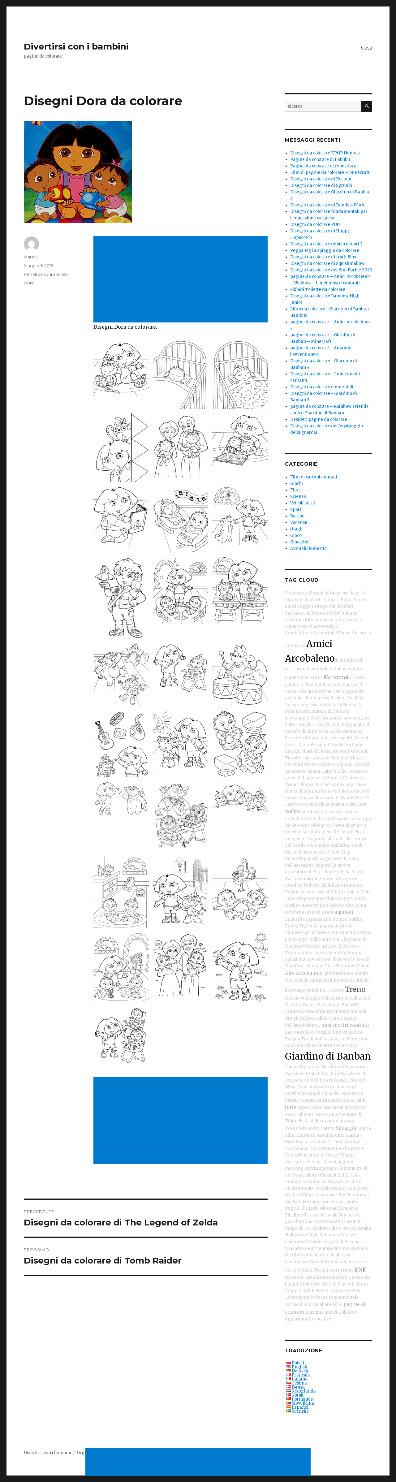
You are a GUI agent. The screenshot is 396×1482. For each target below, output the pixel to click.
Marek (30, 256)
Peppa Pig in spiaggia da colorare (324, 250)
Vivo (353, 1045)
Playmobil (314, 684)
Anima (349, 731)
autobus (310, 811)
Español (300, 1407)
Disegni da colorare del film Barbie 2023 (331, 270)
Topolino (294, 952)
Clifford (333, 704)
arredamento (331, 1135)
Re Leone (343, 832)
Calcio (335, 731)
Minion (312, 738)
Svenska (300, 1411)
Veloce (319, 1141)
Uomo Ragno (318, 764)
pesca (291, 1080)
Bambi (361, 973)
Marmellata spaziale (306, 852)
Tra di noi (311, 1039)
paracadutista (299, 1032)
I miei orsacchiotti (338, 1201)
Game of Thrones (344, 777)
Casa (366, 48)
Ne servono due (314, 758)
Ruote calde (354, 1100)
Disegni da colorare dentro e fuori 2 (326, 244)
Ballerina (341, 845)
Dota (308, 1011)
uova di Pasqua (343, 1241)
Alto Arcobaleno (303, 973)
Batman (323, 959)
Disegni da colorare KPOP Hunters (325, 153)
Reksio (292, 704)
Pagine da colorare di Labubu (320, 159)
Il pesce (326, 912)
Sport (295, 509)
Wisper (344, 633)
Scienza (298, 496)
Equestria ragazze (303, 919)
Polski (298, 1363)
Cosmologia (297, 858)
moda (291, 1181)
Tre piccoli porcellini (306, 1018)
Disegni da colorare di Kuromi (320, 179)
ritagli (296, 529)
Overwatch (311, 1255)
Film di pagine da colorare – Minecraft (330, 172)
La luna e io (334, 1039)
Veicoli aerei (302, 503)
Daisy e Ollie (333, 771)
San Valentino (345, 932)
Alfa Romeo (335, 919)
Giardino (318, 1228)
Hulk (343, 1312)
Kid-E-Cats (348, 1175)
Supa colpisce (326, 898)
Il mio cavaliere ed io (320, 1304)
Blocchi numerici (320, 1195)
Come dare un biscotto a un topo (337, 818)
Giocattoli (300, 542)
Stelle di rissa (336, 1255)
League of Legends (305, 838)
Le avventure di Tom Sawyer (335, 1248)
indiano (350, 613)
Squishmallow (299, 959)
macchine (307, 1045)
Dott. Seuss (331, 1261)
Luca (323, 731)
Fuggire (305, 606)
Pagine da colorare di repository (323, 166)
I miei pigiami (339, 1161)
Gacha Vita (296, 905)
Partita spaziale (320, 1168)
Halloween (296, 1235)
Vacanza (308, 1100)
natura (355, 1032)
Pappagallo (353, 724)
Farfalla (363, 1228)
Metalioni (310, 1066)
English (299, 1367)
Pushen (338, 698)
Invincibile (318, 804)
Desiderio (333, 1221)
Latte (290, 804)
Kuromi (334, 684)
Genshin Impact (330, 1032)
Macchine (295, 1073)
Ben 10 (362, 798)
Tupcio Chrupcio (302, 1208)
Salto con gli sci (301, 724)
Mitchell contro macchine (340, 784)
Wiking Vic (321, 825)
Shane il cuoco (313, 1114)
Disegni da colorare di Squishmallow (327, 263)
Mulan (344, 744)
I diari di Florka (316, 751)
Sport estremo (338, 973)
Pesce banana (309, 966)
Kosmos (341, 751)
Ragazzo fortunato (338, 811)
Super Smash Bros (304, 677)
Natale (329, 1284)
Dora (29, 282)
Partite (292, 1100)
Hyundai (362, 764)
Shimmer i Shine (352, 966)
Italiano (300, 1379)
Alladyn (306, 1290)
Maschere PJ (352, 1073)
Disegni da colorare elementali (321, 387)
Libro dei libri (340, 838)
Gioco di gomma (302, 791)
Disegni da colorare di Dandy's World (328, 205)
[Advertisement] (182, 279)
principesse (318, 932)
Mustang (294, 1168)
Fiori (295, 490)
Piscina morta (327, 1270)
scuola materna (322, 1277)
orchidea (294, 818)
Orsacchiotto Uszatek (314, 1175)
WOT (302, 804)
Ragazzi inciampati (305, 1155)
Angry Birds (353, 898)
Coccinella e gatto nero (309, 832)
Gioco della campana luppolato (317, 980)
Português (302, 1399)
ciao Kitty (327, 744)
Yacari (291, 1114)
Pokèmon (351, 952)
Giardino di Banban (328, 1056)
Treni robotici (299, 784)
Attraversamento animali (340, 1011)
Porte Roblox (298, 1270)
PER (343, 1277)
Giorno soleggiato (304, 998)
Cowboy (293, 1093)
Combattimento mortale (310, 633)
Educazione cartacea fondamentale (322, 1297)
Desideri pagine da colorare (318, 419)
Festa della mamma (319, 1121)
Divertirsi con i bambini (76, 46)
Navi (337, 691)
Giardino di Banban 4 (343, 1066)
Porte (316, 718)
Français (301, 1375)
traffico (354, 619)
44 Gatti (293, 1201)
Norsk (297, 1395)
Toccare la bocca (302, 1128)
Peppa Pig (295, 926)
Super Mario (310, 1107)
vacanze (322, 1319)
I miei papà (318, 926)
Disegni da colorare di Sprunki (321, 185)
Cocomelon (319, 845)
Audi (336, 724)
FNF (360, 1269)
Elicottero (348, 946)
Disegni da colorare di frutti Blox (323, 257)
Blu (345, 1005)
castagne (294, 619)
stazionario (329, 1100)
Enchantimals (299, 1188)
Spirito (356, 919)
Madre (364, 1128)
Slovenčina (303, 1403)
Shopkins (342, 764)
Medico (350, 704)
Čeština (299, 1383)
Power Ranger (334, 1080)
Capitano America (318, 878)
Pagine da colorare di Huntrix (315, 892)
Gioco (296, 535)
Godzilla (342, 872)
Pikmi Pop (328, 1073)
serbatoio (295, 1277)
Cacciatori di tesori (304, 1161)
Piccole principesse (330, 593)
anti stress (331, 738)
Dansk (298, 1387)
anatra (337, 804)
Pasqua (292, 1039)
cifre (350, 905)
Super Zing (339, 852)
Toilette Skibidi (318, 885)
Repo (348, 1270)
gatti (347, 738)
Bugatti (322, 865)
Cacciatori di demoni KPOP (313, 613)
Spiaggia (346, 1128)
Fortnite (311, 1201)
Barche (297, 516)
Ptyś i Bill (308, 939)
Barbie (292, 1304)
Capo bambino (310, 990)
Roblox (293, 811)
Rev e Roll (308, 1080)
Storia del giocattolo (345, 1107)
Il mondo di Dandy (335, 798)
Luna (360, 905)
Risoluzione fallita (342, 998)
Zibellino (294, 1215)
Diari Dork (356, 804)
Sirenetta (294, 1248)
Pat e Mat (312, 1284)
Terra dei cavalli (321, 1215)
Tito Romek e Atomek (321, 1181)
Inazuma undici (321, 1312)
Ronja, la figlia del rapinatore (333, 1093)
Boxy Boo (318, 905)
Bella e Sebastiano (322, 1005)
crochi (324, 724)
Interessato (312, 704)
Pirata (360, 832)
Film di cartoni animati (46, 274)
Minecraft (337, 677)
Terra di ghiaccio (350, 825)
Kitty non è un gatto (325, 619)
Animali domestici (309, 548)
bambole (319, 669)
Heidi (357, 845)
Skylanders (296, 1261)
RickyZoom (297, 825)
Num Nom (328, 939)
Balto (346, 600)
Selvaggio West (327, 858)
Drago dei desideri (334, 606)
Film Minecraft (300, 1135)
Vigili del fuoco (323, 1235)
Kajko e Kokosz (337, 791)
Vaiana (313, 771)
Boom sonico (349, 885)
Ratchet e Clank (301, 912)
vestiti (350, 1221)
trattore (329, 946)
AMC (354, 1005)
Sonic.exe (312, 1221)
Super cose (296, 626)
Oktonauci (330, 1208)
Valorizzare (355, 1261)
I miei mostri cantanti (343, 1025)
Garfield (355, 698)
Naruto (328, 1128)
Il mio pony (317, 698)
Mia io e (304, 1141)
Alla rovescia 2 (323, 626)
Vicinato (293, 1011)
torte (290, 1107)
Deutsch (300, 1371)
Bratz (311, 1073)
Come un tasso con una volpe (326, 1087)
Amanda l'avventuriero (347, 718)
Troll (315, 1148)
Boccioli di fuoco (322, 952)
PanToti (350, 1208)
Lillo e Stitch (341, 1228)
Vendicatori (297, 593)
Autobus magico (346, 669)
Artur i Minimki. (301, 744)
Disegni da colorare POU (315, 224)
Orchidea (336, 1141)
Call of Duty (359, 892)
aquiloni (343, 912)
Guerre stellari (332, 1045)
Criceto (336, 905)
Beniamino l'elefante (342, 1148)
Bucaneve (295, 771)
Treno (355, 989)
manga (348, 1121)
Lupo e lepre (298, 898)
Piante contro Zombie (337, 1290)
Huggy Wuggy (340, 1155)
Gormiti (361, 738)
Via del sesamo (330, 1188)
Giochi (296, 483)
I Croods (335, 990)
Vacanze (298, 522)
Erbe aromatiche (314, 691)
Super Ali (341, 758)
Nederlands (304, 1391)
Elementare (358, 1195)
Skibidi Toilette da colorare (317, 289)
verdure (353, 1181)
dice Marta (344, 959)
